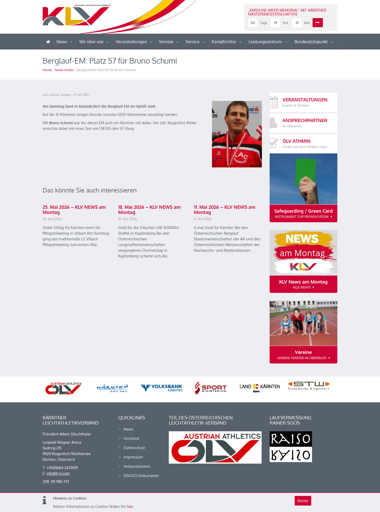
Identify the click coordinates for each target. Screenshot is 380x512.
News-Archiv (64, 70)
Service (193, 41)
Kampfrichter (224, 41)
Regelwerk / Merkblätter (233, 47)
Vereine (166, 41)
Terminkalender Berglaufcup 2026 (138, 48)
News (62, 41)
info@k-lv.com (58, 473)
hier (130, 506)
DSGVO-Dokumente (141, 475)
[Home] (48, 41)
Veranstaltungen (132, 41)
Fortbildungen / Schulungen (234, 48)
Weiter (303, 501)
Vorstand (101, 48)
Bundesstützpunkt (311, 41)
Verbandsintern (137, 466)
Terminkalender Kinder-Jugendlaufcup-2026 (138, 47)
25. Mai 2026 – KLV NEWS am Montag (74, 209)
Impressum (133, 457)
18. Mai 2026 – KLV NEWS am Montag (149, 209)
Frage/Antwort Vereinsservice (181, 48)
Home (47, 70)
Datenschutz (134, 447)
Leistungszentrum (266, 41)
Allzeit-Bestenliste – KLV (206, 47)
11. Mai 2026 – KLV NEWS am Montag (224, 209)
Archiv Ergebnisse (207, 48)
